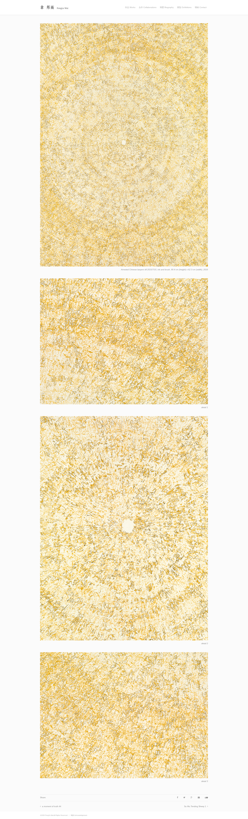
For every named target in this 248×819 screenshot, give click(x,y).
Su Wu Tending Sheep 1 (195, 806)
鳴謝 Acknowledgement (79, 815)
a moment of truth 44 (51, 806)
